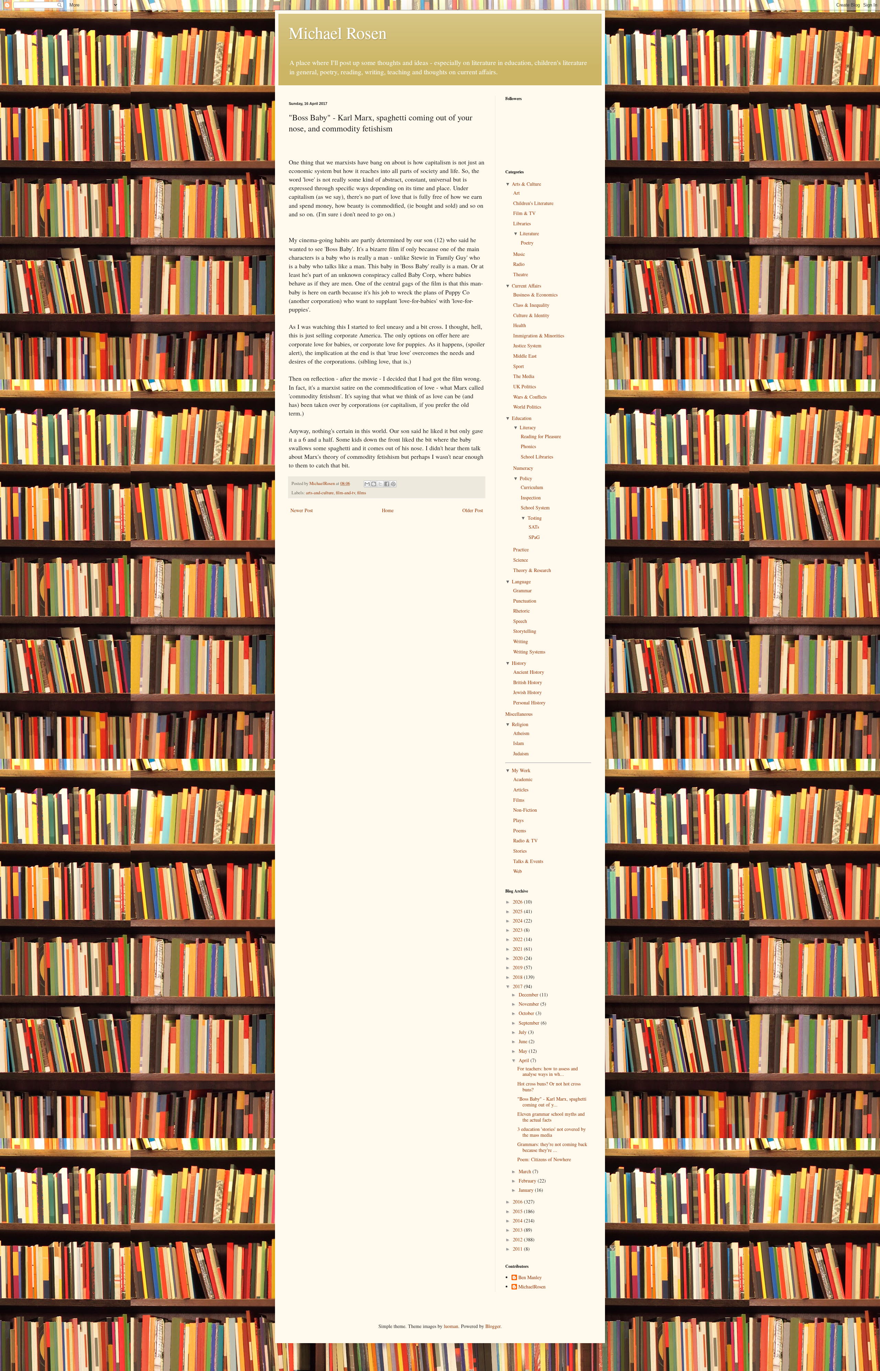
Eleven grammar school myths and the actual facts (551, 1117)
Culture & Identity (531, 315)
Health (519, 325)
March (525, 1171)
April (524, 1060)
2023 (518, 930)
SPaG (534, 537)
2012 (518, 1239)
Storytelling (524, 631)
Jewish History (527, 692)
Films (518, 800)
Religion (520, 724)
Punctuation (524, 600)
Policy (526, 478)
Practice (521, 549)
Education (521, 418)
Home (388, 510)
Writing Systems (529, 651)
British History (527, 682)
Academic (522, 779)
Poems (519, 830)
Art (516, 193)
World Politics (527, 406)
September (530, 1022)
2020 (518, 958)
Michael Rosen (338, 32)
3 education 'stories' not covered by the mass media (551, 1132)
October (527, 1013)
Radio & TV (525, 840)
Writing (520, 641)
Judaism (521, 753)
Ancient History (528, 672)
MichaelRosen (532, 1287)
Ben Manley (530, 1278)
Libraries (522, 223)
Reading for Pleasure (541, 436)
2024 (518, 920)
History (519, 663)
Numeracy (523, 468)
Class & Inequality (531, 305)
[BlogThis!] (373, 484)
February (528, 1180)
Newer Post (301, 510)
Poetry (527, 242)
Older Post (472, 510)
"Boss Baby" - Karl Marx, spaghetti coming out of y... (551, 1101)
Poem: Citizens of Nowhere (544, 1159)
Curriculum (532, 487)
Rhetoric (521, 610)
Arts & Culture (526, 184)
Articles (520, 789)
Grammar (522, 590)
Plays (518, 820)
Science (520, 560)
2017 (518, 986)
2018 (518, 977)
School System (535, 507)
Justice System (527, 345)
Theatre (520, 274)
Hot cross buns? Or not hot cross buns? (549, 1086)
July (523, 1032)
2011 (518, 1248)
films (361, 493)
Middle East (525, 356)
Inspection (531, 497)
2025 (518, 911)
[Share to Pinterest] (393, 484)
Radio (519, 264)
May (524, 1051)
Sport (518, 366)
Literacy (528, 427)
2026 (518, 901)
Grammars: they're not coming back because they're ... (552, 1147)
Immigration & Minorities (538, 335)
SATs (534, 526)
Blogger (492, 1326)
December (529, 994)
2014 (518, 1220)
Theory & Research (532, 570)
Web (517, 871)
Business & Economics (535, 294)
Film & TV (524, 213)
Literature (529, 233)
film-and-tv (345, 493)
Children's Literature (533, 203)
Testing (535, 518)
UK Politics (524, 386)
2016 (518, 1201)
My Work (521, 770)
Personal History (529, 702)
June (524, 1041)
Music (519, 254)
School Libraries (537, 456)
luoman (451, 1326)
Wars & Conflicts (530, 396)
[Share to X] (380, 484)
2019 (518, 967)
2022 (518, 939)
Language (521, 581)
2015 (518, 1211)
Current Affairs (526, 285)
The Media (523, 376)
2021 (518, 949)
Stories (520, 851)
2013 (518, 1230)
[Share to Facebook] (386, 484)
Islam (518, 743)
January (527, 1190)
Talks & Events (528, 861)
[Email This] (367, 484)
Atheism (521, 733)
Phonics (528, 446)
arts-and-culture (320, 493)
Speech (520, 621)
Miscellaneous (518, 714)
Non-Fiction (525, 810)
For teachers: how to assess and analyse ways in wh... (547, 1071)
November (529, 1004)
